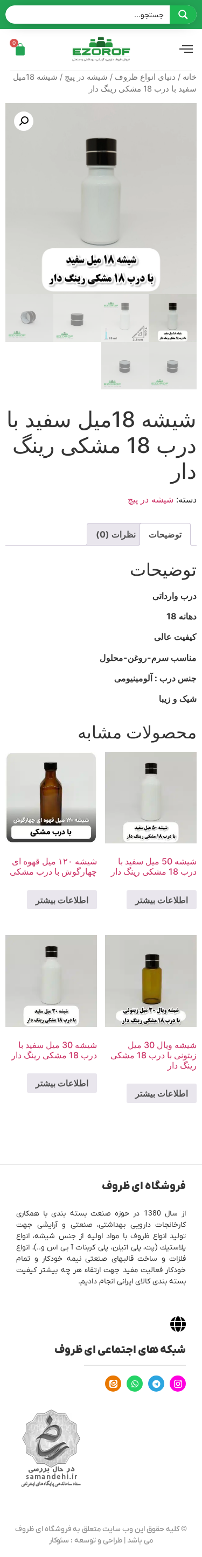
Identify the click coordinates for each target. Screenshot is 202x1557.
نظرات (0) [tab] (116, 534)
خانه (190, 77)
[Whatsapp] (135, 1384)
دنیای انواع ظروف (145, 77)
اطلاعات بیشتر (161, 900)
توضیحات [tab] (165, 534)
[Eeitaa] (113, 1384)
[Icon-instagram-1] (178, 1384)
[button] (23, 121)
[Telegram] (156, 1384)
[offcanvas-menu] (186, 49)
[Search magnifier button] (183, 14)
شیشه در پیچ (86, 77)
